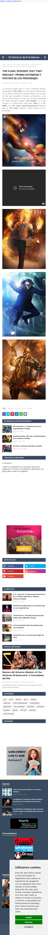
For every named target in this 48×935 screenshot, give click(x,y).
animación (40, 707)
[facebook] (12, 566)
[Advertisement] (24, 28)
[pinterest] (12, 571)
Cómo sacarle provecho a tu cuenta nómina (27, 790)
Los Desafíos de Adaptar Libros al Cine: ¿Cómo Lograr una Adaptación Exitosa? (28, 810)
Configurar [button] (28, 927)
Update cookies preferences (10, 1)
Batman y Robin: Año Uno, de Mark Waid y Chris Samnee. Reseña (29, 437)
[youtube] (12, 576)
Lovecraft (32, 710)
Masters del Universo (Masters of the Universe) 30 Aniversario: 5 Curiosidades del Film (23, 675)
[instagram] (35, 571)
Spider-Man (7, 707)
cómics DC (10, 408)
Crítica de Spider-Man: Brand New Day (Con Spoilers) (28, 626)
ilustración (30, 707)
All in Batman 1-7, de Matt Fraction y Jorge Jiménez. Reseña (27, 427)
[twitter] (35, 566)
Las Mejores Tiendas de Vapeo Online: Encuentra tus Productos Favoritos (28, 800)
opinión (15, 710)
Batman (18, 699)
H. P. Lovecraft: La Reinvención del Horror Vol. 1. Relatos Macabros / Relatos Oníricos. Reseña (29, 596)
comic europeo (8, 714)
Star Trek (23, 710)
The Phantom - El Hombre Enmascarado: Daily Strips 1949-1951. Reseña (28, 616)
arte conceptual (19, 707)
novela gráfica (34, 703)
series (24, 408)
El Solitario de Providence (24, 57)
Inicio (4, 65)
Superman (6, 703)
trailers (9, 65)
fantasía (33, 699)
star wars (6, 710)
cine (4, 699)
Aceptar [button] (29, 917)
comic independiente (20, 703)
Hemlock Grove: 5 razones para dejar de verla (28, 636)
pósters (18, 408)
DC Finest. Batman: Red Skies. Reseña (27, 446)
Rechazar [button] (29, 922)
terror (26, 699)
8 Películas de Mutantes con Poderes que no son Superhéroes (29, 607)
